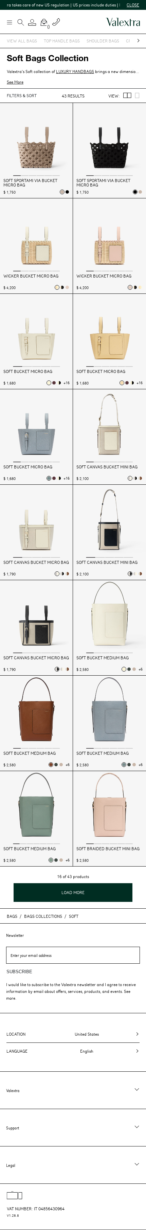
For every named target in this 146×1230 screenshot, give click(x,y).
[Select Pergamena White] (49, 383)
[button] (32, 22)
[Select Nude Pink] (62, 192)
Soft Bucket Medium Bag (102, 658)
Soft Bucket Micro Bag (100, 371)
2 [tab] (25, 175)
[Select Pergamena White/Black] (59, 383)
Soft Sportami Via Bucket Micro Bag (30, 182)
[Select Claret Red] (54, 383)
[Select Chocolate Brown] (51, 764)
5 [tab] (48, 175)
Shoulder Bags (103, 41)
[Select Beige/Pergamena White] (57, 287)
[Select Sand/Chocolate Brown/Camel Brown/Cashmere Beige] (140, 478)
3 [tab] (32, 175)
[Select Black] (67, 192)
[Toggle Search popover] (20, 23)
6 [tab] (56, 175)
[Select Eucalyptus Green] (51, 860)
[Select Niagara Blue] (49, 478)
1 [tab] (17, 175)
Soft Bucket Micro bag (27, 371)
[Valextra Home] (123, 21)
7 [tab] (57, 843)
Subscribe (19, 971)
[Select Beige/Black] (62, 287)
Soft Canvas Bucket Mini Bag (107, 467)
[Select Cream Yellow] (122, 383)
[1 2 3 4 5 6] (36, 140)
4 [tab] (40, 175)
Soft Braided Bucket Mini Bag (108, 848)
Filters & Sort (22, 95)
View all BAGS (22, 41)
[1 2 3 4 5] (36, 331)
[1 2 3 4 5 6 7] (36, 808)
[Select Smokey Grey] (129, 669)
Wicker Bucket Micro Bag (30, 276)
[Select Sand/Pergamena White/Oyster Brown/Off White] (130, 478)
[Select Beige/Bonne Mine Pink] (67, 287)
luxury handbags (75, 71)
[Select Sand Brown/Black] (135, 478)
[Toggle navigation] (9, 22)
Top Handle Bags (62, 41)
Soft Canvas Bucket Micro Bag (36, 562)
